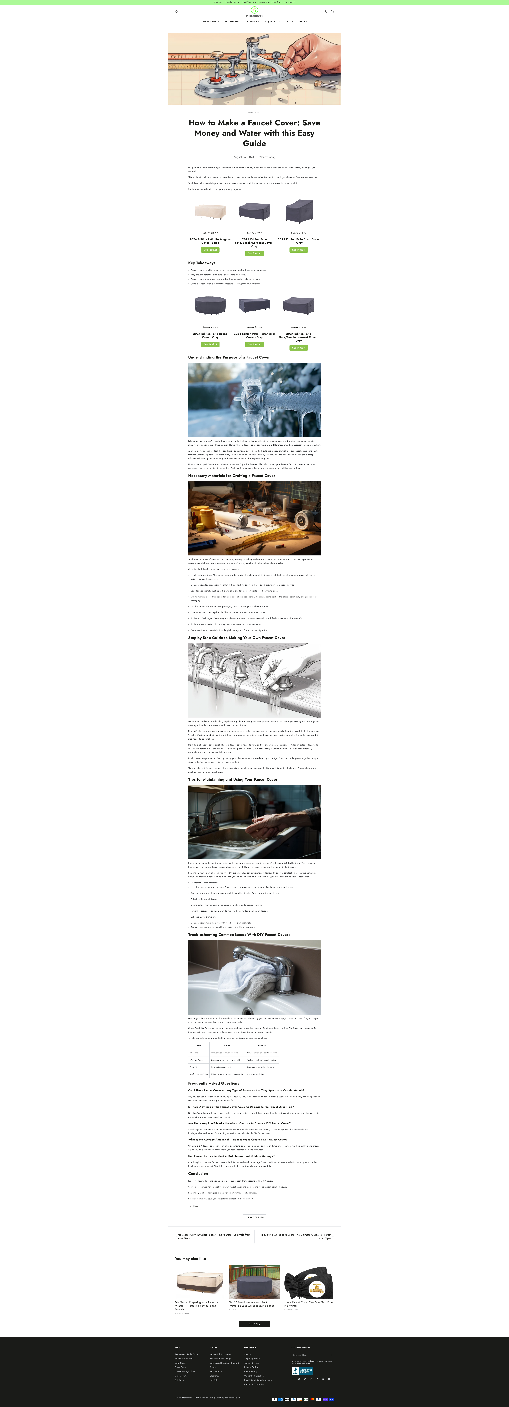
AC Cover (180, 1380)
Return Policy (250, 1371)
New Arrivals (216, 1371)
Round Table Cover (184, 1358)
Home (250, 113)
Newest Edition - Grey (220, 1354)
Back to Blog (256, 1217)
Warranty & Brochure (254, 1375)
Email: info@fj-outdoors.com (258, 1380)
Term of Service (251, 1362)
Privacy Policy (251, 1367)
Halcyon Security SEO (233, 1397)
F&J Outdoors (187, 1397)
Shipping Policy (252, 1358)
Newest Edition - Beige (221, 1358)
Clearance (214, 1375)
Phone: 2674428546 (254, 1384)
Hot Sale (214, 1380)
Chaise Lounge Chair (185, 1371)
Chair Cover (181, 1367)
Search (247, 1354)
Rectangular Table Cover (186, 1354)
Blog (257, 113)
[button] (176, 12)
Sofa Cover (180, 1362)
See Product (210, 250)
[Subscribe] (332, 1355)
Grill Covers (181, 1375)
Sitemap (212, 1397)
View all (254, 1324)
